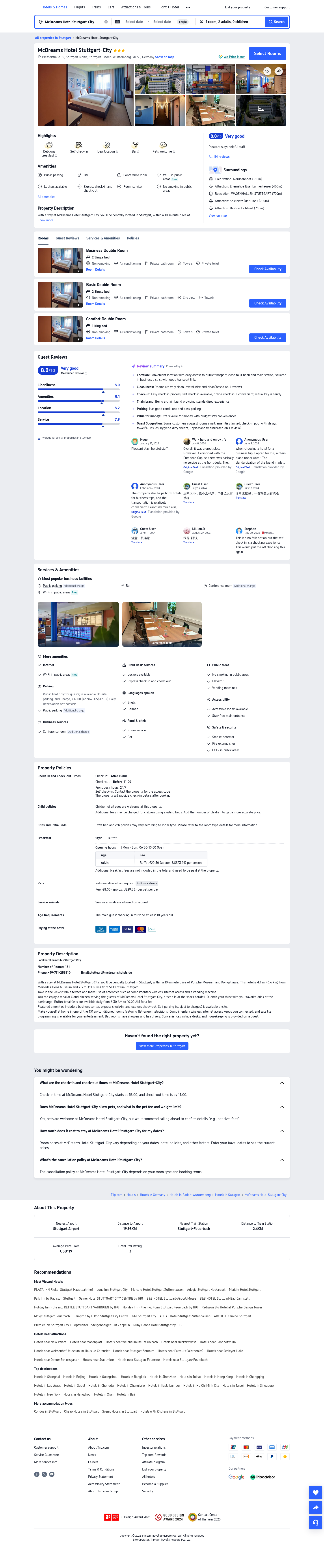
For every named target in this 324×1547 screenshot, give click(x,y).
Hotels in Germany (152, 1195)
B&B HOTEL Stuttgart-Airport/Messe (171, 1298)
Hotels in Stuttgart (227, 1195)
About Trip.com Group (103, 1491)
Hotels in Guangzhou (103, 1377)
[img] (86, 95)
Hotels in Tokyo (190, 1377)
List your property (154, 1469)
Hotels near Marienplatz (86, 1342)
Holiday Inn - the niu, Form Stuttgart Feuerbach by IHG (160, 1307)
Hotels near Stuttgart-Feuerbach (185, 1360)
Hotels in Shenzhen (162, 1377)
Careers (93, 1462)
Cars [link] (111, 7)
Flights (79, 7)
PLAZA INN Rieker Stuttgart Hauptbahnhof (63, 1289)
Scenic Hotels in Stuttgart (119, 1411)
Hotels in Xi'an (104, 1394)
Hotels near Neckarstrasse (178, 1342)
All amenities (46, 197)
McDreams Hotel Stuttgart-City (75, 50)
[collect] (315, 1492)
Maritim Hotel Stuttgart (245, 1289)
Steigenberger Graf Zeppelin (110, 1325)
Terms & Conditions (101, 1469)
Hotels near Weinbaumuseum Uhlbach (132, 1342)
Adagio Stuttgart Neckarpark (206, 1289)
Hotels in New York (47, 1394)
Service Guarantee (46, 1455)
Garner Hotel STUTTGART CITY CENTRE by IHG (111, 1298)
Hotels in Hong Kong (218, 1377)
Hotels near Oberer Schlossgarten (56, 1360)
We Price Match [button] (234, 57)
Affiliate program (153, 1462)
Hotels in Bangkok (133, 1377)
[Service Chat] (315, 1522)
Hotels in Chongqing (250, 1377)
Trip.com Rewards (154, 1455)
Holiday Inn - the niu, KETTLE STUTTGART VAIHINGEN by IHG (76, 1307)
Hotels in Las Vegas (47, 1385)
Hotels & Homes (54, 7)
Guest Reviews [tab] (67, 238)
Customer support (46, 1447)
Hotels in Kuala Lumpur (164, 1385)
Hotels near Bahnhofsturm (218, 1342)
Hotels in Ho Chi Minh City (201, 1385)
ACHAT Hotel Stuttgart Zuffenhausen (185, 1316)
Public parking (52, 585)
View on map (218, 215)
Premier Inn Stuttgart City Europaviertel (61, 1325)
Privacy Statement (100, 1476)
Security (147, 1491)
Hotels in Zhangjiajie (131, 1385)
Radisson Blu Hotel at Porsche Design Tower (232, 1307)
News (92, 1455)
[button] (188, 7)
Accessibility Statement (104, 1484)
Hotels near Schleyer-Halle (225, 1351)
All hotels (148, 1476)
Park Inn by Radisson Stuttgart (54, 1298)
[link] (237, 7)
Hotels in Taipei (233, 1385)
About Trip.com (98, 1447)
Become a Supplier (155, 1484)
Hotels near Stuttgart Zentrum (133, 1351)
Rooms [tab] (43, 238)
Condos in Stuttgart (47, 1411)
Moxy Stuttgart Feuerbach (52, 1316)
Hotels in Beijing (74, 1377)
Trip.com (116, 1195)
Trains (96, 7)
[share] (315, 1507)
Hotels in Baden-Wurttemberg (190, 1195)
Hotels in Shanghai (47, 1377)
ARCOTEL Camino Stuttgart (232, 1316)
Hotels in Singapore (260, 1385)
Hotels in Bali (126, 1394)
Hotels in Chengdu (101, 1385)
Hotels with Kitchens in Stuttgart (162, 1411)
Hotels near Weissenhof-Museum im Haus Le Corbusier (72, 1351)
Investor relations (154, 1447)
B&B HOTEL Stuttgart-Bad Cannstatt (225, 1298)
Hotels (131, 1195)
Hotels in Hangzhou (77, 1394)
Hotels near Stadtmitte (98, 1360)
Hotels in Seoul (74, 1385)
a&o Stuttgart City (144, 1316)
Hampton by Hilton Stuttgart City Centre (100, 1316)
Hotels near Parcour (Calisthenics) (180, 1351)
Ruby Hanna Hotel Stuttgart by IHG (157, 1325)
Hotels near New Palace (50, 1342)
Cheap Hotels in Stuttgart (81, 1411)
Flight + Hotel (168, 7)
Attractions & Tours (136, 7)
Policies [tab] (133, 238)
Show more (45, 220)
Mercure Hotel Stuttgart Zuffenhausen (157, 1289)
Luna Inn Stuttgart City (112, 1289)
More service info (46, 1462)
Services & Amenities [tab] (103, 238)
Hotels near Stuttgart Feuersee (138, 1360)
